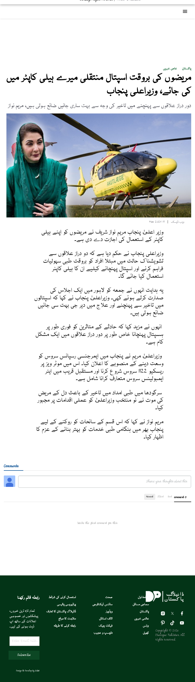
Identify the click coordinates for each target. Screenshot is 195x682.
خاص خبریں (170, 68)
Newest (149, 497)
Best (170, 497)
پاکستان (186, 68)
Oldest (160, 497)
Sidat (37, 671)
